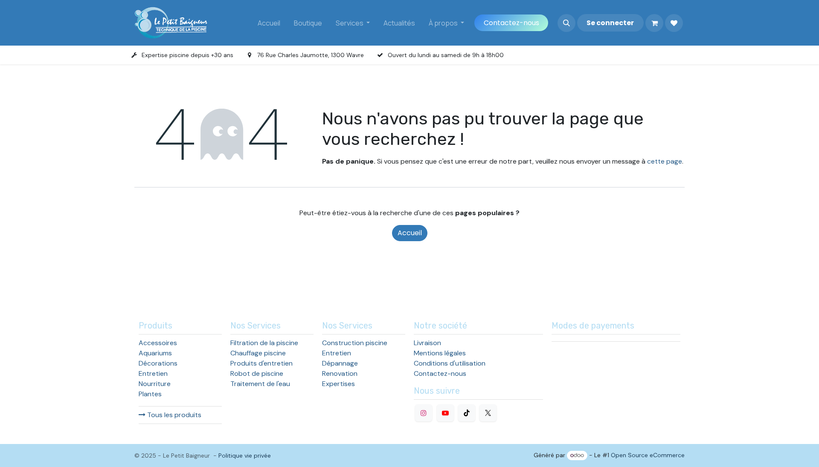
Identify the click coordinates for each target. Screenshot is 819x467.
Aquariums (155, 353)
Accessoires (158, 342)
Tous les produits (173, 414)
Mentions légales (440, 353)
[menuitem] (269, 23)
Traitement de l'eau (260, 383)
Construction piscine (354, 342)
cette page (664, 161)
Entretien (153, 373)
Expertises (338, 383)
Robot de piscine (256, 373)
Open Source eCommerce (648, 455)
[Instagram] (423, 412)
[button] (566, 23)
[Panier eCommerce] (654, 23)
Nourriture (155, 383)
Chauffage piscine (258, 353)
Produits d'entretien (261, 363)
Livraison (427, 342)
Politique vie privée (244, 455)
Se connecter (610, 23)
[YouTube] (445, 412)
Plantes (150, 393)
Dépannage (340, 363)
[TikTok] (466, 412)
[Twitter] (488, 412)
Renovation (339, 373)
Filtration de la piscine (264, 342)
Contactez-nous (511, 23)
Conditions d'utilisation (449, 363)
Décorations (158, 363)
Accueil (410, 233)
